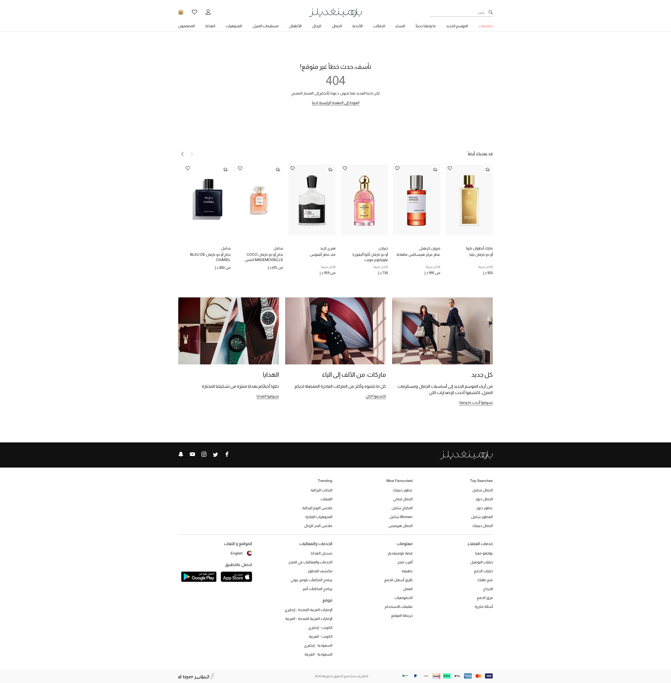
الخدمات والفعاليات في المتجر (310, 562)
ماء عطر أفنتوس (323, 254)
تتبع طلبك (485, 580)
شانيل (278, 248)
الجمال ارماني (403, 499)
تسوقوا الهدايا (268, 396)
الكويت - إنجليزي (320, 627)
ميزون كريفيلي (429, 248)
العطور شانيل (482, 517)
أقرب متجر (405, 562)
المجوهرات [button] (234, 26)
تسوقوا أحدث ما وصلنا (476, 402)
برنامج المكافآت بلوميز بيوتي (311, 580)
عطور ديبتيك (403, 490)
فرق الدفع (485, 598)
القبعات (326, 499)
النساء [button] (400, 26)
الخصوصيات (403, 598)
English (237, 553)
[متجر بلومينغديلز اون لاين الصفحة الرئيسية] (335, 12)
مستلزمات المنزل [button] (266, 26)
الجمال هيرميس (400, 526)
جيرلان (383, 248)
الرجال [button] (316, 26)
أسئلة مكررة (484, 606)
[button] (182, 154)
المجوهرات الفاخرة (318, 517)
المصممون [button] (186, 26)
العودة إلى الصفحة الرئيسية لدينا (335, 103)
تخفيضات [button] (486, 26)
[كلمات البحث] (491, 12)
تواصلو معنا (484, 553)
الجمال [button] (337, 26)
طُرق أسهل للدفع (398, 580)
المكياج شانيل (402, 508)
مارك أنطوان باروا (479, 248)
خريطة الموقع (402, 615)
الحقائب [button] (379, 26)
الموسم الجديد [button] (457, 26)
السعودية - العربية (318, 654)
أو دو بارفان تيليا (481, 254)
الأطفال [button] (295, 26)
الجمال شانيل (482, 490)
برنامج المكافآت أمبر (317, 589)
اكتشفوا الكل (376, 396)
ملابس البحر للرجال (318, 526)
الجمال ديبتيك (482, 526)
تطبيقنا (407, 571)
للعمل (408, 589)
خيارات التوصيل (481, 562)
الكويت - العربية (320, 636)
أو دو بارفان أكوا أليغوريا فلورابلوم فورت (370, 257)
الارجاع (488, 589)
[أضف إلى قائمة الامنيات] (450, 168)
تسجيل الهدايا (321, 553)
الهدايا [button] (210, 26)
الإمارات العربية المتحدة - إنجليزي (308, 610)
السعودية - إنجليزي (318, 645)
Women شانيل (401, 517)
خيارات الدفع (483, 571)
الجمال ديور (484, 499)
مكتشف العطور (320, 571)
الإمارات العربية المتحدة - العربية (308, 619)
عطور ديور (484, 508)
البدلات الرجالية (321, 490)
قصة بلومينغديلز (400, 553)
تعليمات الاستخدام (399, 606)
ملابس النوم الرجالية (317, 508)
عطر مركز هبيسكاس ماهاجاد (418, 254)
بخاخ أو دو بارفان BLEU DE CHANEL (210, 257)
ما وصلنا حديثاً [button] (426, 26)
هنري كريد (328, 248)
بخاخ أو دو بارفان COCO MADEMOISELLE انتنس (264, 257)
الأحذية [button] (357, 26)
